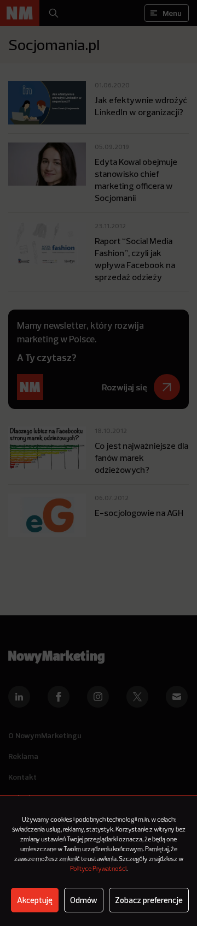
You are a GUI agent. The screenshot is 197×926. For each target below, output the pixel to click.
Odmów (83, 900)
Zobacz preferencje (149, 900)
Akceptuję (35, 900)
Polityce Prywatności (98, 869)
